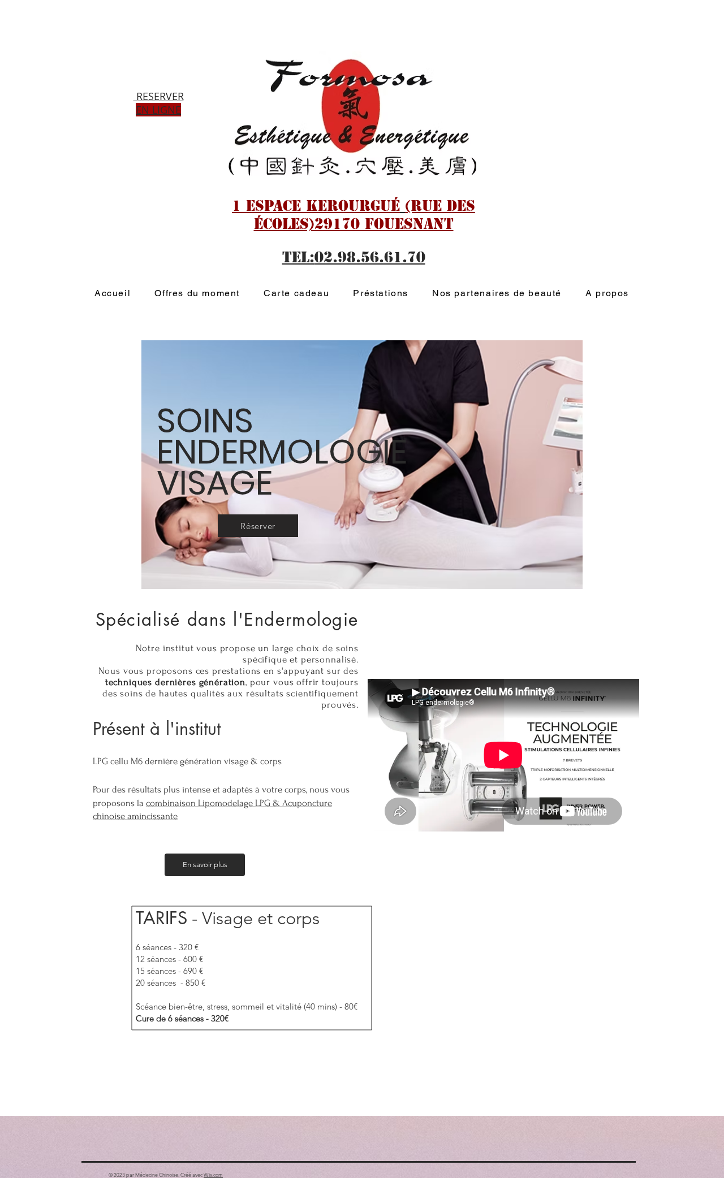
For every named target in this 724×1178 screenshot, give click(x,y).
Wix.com (213, 1174)
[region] (369, 427)
